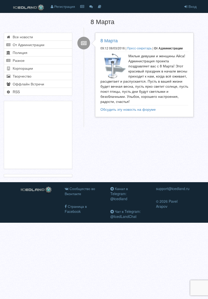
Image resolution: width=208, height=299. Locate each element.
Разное (18, 60)
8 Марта (109, 40)
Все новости (22, 36)
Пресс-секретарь (139, 48)
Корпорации (22, 68)
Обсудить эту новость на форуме (128, 109)
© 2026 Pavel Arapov (167, 204)
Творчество (21, 76)
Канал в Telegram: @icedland (119, 193)
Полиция (19, 52)
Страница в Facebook (76, 209)
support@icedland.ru (172, 188)
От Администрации (27, 44)
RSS (15, 91)
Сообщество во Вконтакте (80, 191)
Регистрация (64, 6)
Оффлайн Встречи (27, 83)
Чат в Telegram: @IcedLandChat (125, 214)
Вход (192, 6)
